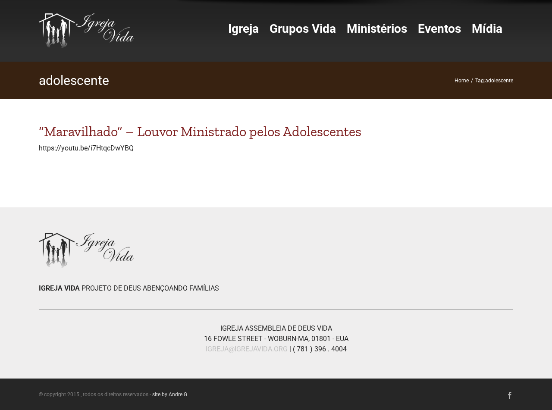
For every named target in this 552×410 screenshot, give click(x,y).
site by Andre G (169, 394)
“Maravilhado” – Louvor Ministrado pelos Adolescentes (200, 131)
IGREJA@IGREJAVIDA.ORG (247, 349)
